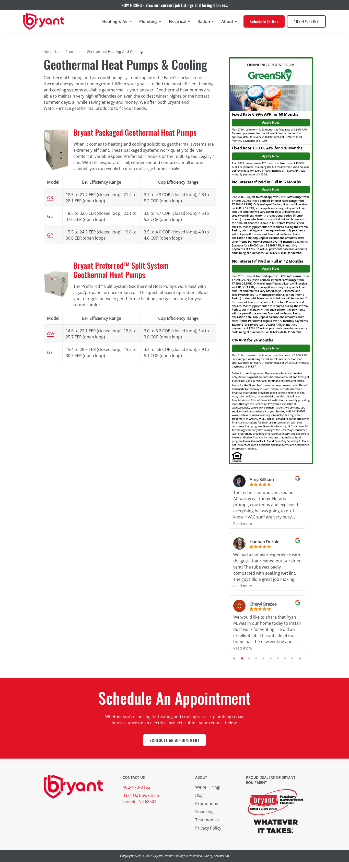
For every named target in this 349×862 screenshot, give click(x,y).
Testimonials (207, 820)
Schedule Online (264, 21)
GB (50, 197)
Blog (199, 795)
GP (50, 235)
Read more (242, 523)
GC (50, 216)
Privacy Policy (208, 828)
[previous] (234, 658)
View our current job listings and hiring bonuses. (187, 5)
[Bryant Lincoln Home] (43, 21)
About (201, 777)
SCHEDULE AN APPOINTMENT (174, 740)
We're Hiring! (207, 787)
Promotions (206, 803)
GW (50, 334)
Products (72, 51)
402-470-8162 (306, 21)
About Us (51, 51)
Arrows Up (221, 856)
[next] (300, 658)
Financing (204, 811)
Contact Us (134, 777)
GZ (50, 352)
